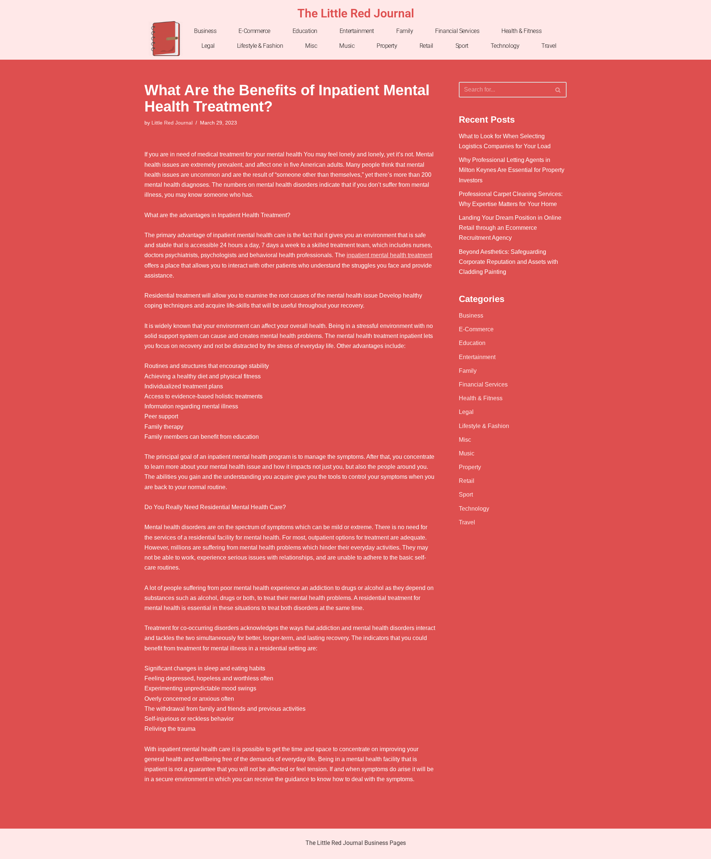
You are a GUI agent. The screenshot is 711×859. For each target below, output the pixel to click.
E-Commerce (254, 30)
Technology (505, 45)
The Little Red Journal (355, 13)
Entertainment (357, 30)
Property (387, 45)
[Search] (558, 89)
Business (205, 30)
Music (346, 45)
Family (404, 30)
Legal (208, 45)
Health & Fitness (521, 30)
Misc (311, 45)
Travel (548, 45)
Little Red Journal (172, 123)
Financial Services (457, 30)
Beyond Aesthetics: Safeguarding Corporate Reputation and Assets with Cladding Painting (508, 262)
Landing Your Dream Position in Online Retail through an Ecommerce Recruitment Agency (510, 228)
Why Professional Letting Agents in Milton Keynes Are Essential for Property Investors (511, 170)
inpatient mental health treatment (389, 255)
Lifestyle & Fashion (260, 45)
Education (305, 30)
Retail (426, 45)
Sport (461, 45)
